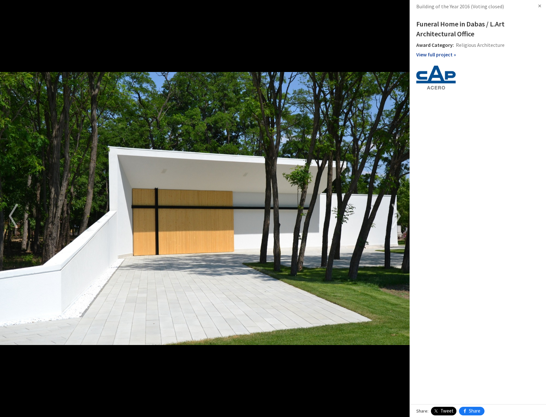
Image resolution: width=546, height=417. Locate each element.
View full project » (436, 54)
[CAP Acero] (436, 77)
